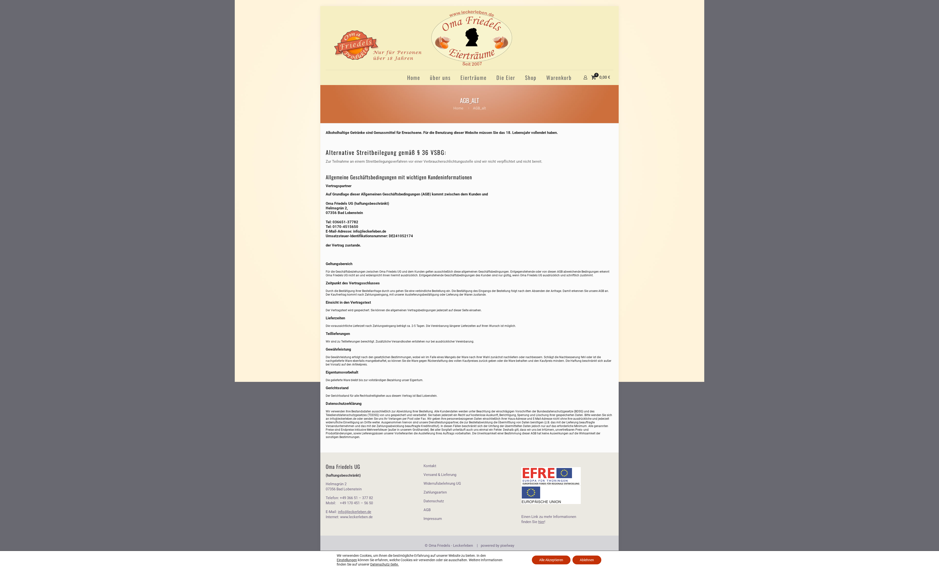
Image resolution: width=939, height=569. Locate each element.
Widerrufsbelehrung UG (442, 483)
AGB (427, 510)
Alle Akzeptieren (551, 560)
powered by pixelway (497, 545)
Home (458, 108)
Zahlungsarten (435, 492)
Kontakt (430, 466)
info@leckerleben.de (369, 231)
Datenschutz (434, 501)
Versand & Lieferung (440, 474)
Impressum (433, 518)
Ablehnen (587, 560)
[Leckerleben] (422, 38)
